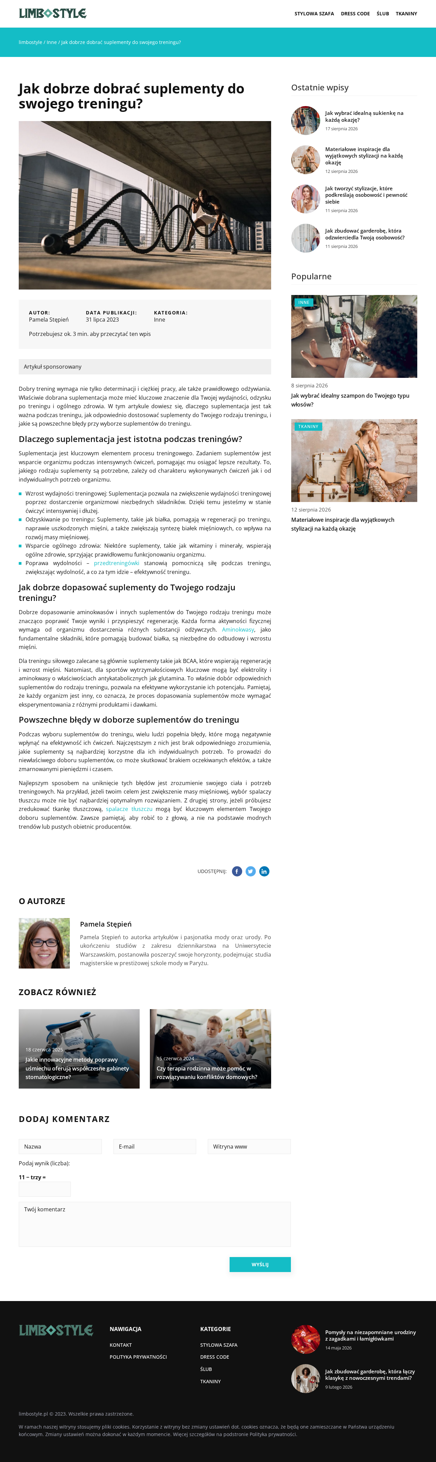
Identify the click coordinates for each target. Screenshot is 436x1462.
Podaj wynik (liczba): (44, 1163)
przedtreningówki (116, 563)
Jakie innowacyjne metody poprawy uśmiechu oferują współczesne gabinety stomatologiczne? (77, 1068)
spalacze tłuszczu (129, 809)
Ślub (383, 13)
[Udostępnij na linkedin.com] (264, 871)
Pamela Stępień (49, 319)
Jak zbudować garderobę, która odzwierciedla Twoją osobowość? (365, 234)
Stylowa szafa (314, 13)
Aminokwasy (238, 629)
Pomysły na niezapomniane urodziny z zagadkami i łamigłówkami (370, 1335)
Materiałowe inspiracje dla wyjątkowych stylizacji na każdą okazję (364, 156)
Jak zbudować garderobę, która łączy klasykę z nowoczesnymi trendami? (370, 1375)
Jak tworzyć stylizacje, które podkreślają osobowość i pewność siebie (366, 195)
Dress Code (355, 13)
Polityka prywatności (138, 1357)
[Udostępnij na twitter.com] (251, 871)
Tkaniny (406, 13)
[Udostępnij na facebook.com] (237, 871)
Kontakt (121, 1345)
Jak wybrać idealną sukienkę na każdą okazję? (364, 116)
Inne (159, 319)
